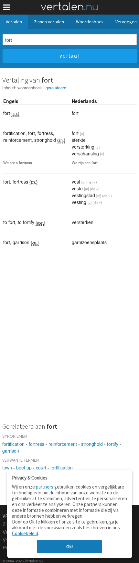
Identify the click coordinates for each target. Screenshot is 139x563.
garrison (10, 450)
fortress (36, 444)
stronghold (92, 444)
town (7, 467)
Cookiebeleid (25, 533)
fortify (112, 444)
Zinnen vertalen (49, 22)
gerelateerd (56, 87)
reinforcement (62, 444)
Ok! (69, 546)
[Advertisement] (69, 342)
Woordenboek (90, 22)
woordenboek (29, 87)
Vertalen (14, 22)
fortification (13, 444)
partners (44, 487)
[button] (6, 7)
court (41, 467)
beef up (24, 467)
